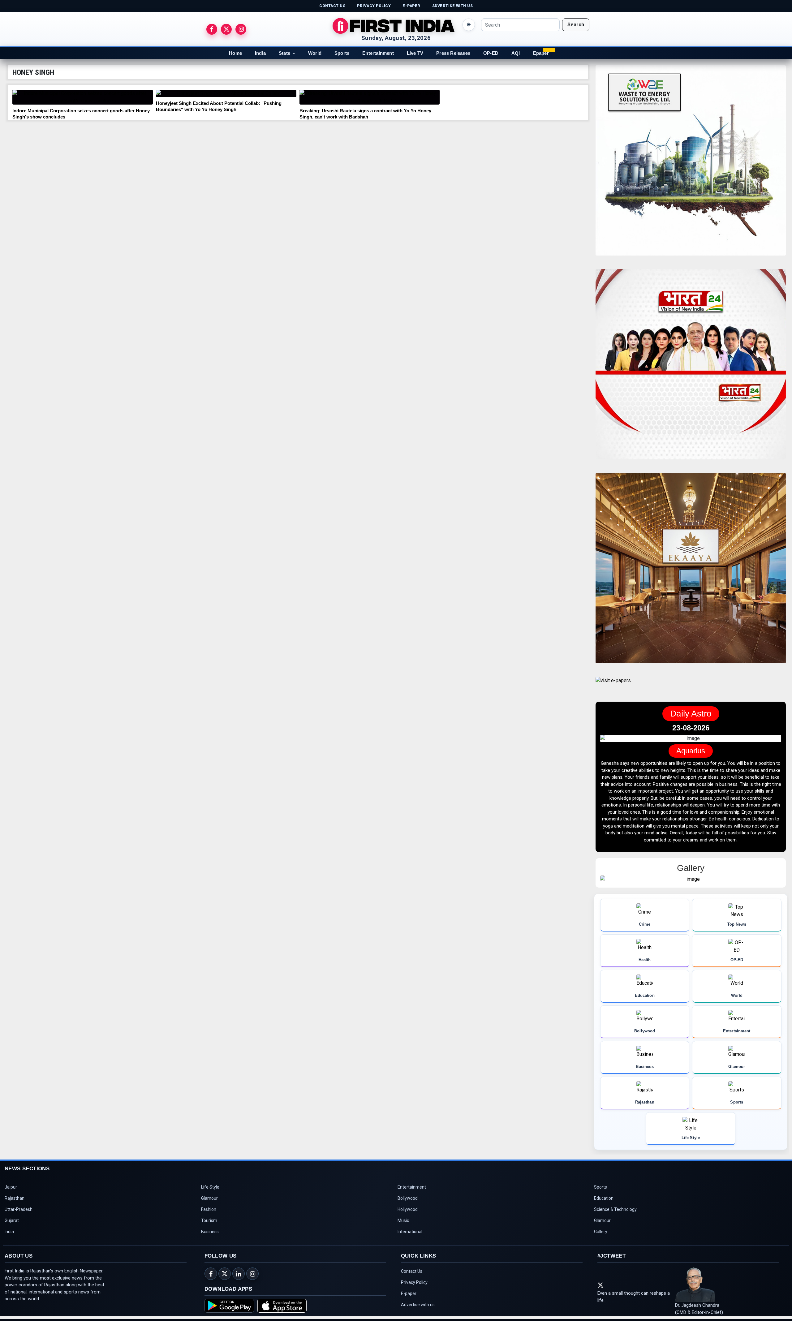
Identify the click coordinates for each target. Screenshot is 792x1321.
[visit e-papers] (613, 686)
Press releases (453, 53)
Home (235, 53)
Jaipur (11, 1188)
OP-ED (490, 53)
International (410, 1232)
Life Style (210, 1188)
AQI (515, 53)
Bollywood (408, 1199)
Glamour (209, 1199)
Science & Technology (615, 1210)
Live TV (415, 53)
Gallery (600, 1232)
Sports (341, 53)
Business (210, 1232)
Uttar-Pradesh (18, 1210)
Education (603, 1199)
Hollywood (408, 1210)
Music (403, 1221)
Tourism (209, 1221)
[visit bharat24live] (691, 368)
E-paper (408, 1294)
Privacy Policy (414, 1283)
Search (575, 25)
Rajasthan (14, 1199)
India (260, 53)
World (314, 53)
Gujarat (12, 1221)
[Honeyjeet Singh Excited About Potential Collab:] (226, 93)
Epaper (541, 53)
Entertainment (378, 53)
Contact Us (411, 1272)
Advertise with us (418, 1305)
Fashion (208, 1210)
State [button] (284, 53)
